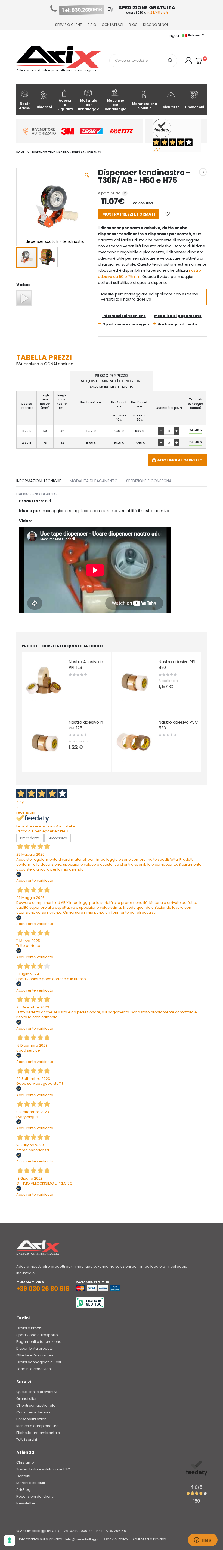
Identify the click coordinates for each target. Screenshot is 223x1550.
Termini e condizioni (34, 1368)
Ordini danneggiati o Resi (38, 1362)
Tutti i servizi (26, 1439)
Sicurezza (171, 107)
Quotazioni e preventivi (36, 1391)
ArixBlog (23, 1489)
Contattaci (112, 24)
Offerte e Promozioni (34, 1355)
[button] (188, 60)
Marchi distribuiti (30, 1482)
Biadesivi (44, 107)
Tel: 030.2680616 (82, 10)
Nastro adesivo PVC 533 (178, 725)
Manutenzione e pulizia (144, 105)
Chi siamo (25, 1462)
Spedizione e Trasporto (37, 1334)
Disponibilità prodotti (34, 1348)
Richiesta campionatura (37, 1425)
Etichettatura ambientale (38, 1432)
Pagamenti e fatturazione (38, 1341)
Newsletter (25, 1503)
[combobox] (143, 60)
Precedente (30, 838)
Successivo (57, 838)
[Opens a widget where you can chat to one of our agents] (203, 1540)
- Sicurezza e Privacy (147, 1539)
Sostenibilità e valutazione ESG (43, 1469)
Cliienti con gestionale (35, 1405)
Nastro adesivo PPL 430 (177, 664)
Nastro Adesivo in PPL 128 (86, 664)
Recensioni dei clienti (35, 1496)
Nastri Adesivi (25, 105)
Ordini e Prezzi (29, 1328)
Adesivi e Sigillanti (65, 104)
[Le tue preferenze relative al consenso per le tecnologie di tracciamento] (9, 1540)
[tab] (42, 479)
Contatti (23, 1476)
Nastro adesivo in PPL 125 (86, 725)
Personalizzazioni (31, 1419)
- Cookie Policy (114, 1539)
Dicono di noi (155, 24)
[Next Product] (203, 172)
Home (20, 152)
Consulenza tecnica (34, 1412)
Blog (133, 24)
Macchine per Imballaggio (115, 104)
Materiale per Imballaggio (89, 104)
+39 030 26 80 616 (42, 1289)
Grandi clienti (27, 1398)
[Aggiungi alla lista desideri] (167, 214)
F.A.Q (92, 24)
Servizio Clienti (68, 24)
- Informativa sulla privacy (39, 1539)
